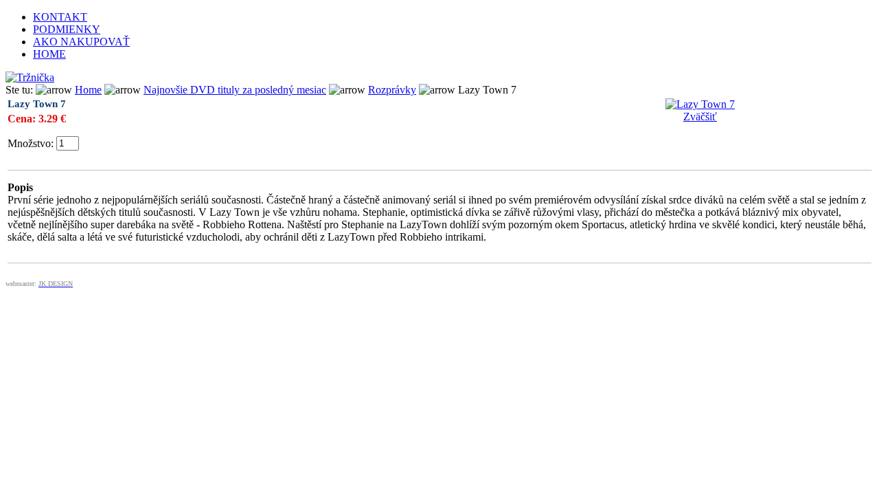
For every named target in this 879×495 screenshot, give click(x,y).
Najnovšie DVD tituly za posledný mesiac (235, 90)
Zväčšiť (700, 116)
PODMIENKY (66, 29)
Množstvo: (31, 143)
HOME (49, 54)
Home (88, 90)
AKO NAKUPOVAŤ (81, 41)
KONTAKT (60, 17)
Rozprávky (392, 90)
